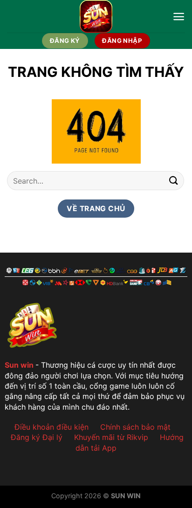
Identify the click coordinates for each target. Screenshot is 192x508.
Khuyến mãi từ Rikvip (111, 437)
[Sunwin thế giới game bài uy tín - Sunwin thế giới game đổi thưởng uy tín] (96, 16)
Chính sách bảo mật (135, 427)
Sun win (19, 365)
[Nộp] (174, 181)
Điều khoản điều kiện (51, 427)
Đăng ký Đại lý (36, 437)
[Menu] (178, 16)
